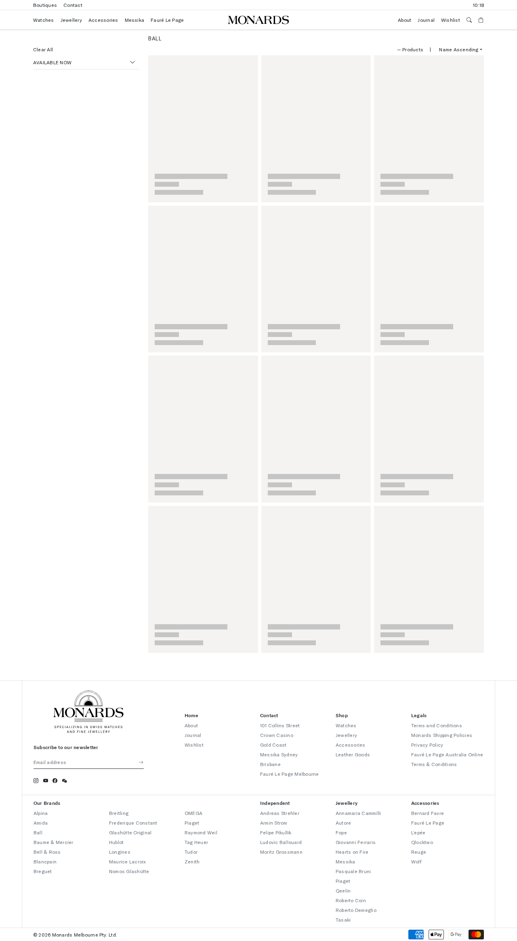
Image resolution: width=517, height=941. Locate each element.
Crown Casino (276, 735)
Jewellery (71, 20)
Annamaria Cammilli (358, 813)
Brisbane (270, 764)
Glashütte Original (130, 832)
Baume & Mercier (54, 842)
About (404, 20)
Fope (341, 832)
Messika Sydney (279, 754)
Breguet (43, 871)
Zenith (192, 861)
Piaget (192, 822)
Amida (41, 822)
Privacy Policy (427, 744)
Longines (119, 852)
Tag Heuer (196, 842)
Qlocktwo (422, 842)
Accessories (103, 20)
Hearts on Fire (352, 852)
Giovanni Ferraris (356, 842)
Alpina (41, 813)
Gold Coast (273, 744)
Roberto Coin (351, 900)
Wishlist (450, 20)
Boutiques (45, 5)
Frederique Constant (133, 822)
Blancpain (45, 861)
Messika (135, 20)
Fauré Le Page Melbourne (289, 774)
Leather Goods (353, 754)
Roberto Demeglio (356, 910)
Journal (426, 20)
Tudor (191, 852)
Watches (43, 20)
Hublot (116, 842)
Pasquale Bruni (353, 871)
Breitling (118, 813)
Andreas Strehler (279, 813)
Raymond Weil (201, 832)
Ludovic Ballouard (281, 842)
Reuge (418, 852)
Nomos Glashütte (129, 871)
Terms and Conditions (436, 725)
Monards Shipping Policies (441, 735)
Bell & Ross (47, 852)
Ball (38, 832)
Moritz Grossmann (281, 852)
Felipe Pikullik (276, 832)
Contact (72, 5)
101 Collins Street (280, 725)
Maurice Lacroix (127, 861)
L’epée (418, 832)
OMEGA (193, 813)
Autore (343, 822)
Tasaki (343, 919)
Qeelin (343, 890)
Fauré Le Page (167, 20)
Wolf (416, 861)
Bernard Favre (427, 813)
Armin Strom (274, 822)
